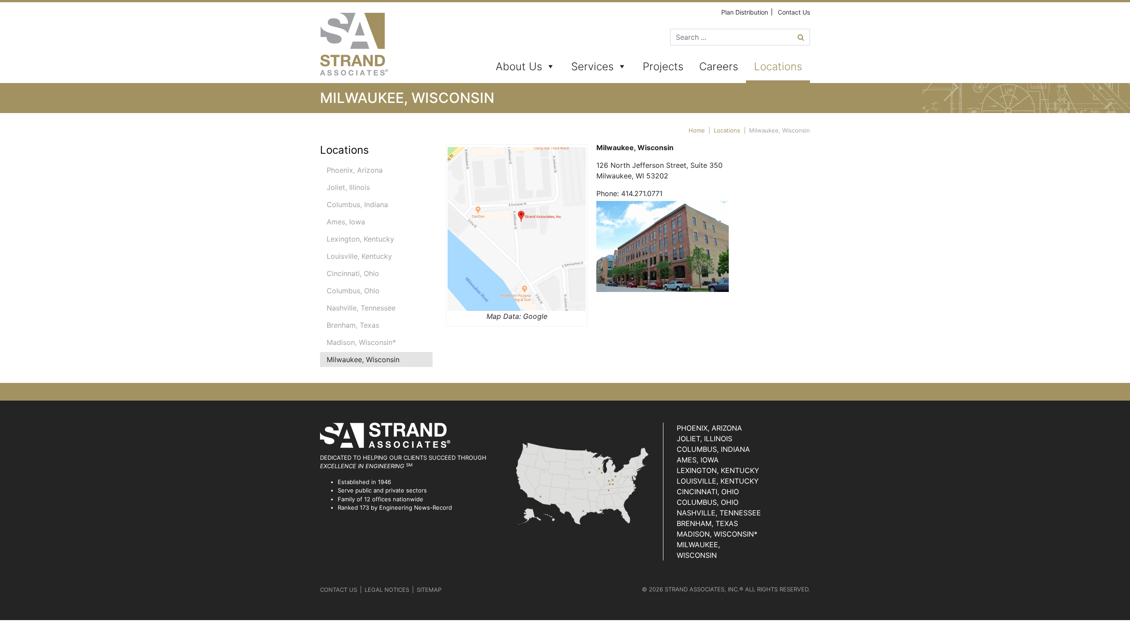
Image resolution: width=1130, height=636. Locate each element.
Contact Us (794, 12)
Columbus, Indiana (357, 204)
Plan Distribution (744, 12)
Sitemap (429, 589)
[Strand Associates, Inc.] (354, 44)
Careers (718, 66)
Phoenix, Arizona (355, 170)
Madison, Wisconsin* (361, 342)
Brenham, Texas (353, 325)
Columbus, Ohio (353, 290)
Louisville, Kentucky (359, 256)
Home (697, 130)
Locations (778, 66)
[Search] (801, 37)
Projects (663, 66)
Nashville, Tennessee (361, 307)
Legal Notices (387, 589)
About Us (519, 66)
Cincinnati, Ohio (353, 273)
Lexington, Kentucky (360, 239)
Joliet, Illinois (348, 187)
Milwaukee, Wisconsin (363, 359)
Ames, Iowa (346, 221)
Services (592, 66)
